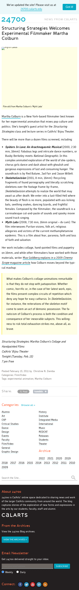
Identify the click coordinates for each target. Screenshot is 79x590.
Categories (18, 405)
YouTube (32, 584)
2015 (30, 463)
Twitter (26, 584)
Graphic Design (10, 451)
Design (5, 431)
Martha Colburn (11, 116)
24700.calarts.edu (31, 9)
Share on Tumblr (40, 391)
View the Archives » (15, 539)
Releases (44, 435)
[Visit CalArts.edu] (15, 516)
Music (42, 427)
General (6, 447)
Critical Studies (10, 423)
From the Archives (16, 526)
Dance (5, 427)
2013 (47, 463)
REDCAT (43, 431)
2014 (38, 463)
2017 (13, 463)
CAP (4, 419)
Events (5, 435)
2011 (64, 463)
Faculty (6, 439)
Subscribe (62, 566)
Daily (23, 572)
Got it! (69, 6)
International (46, 423)
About (11, 491)
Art (3, 415)
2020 (59, 458)
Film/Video (20, 375)
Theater (43, 443)
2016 (21, 463)
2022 (42, 458)
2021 (50, 458)
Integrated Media (48, 419)
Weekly (9, 572)
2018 (5, 463)
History (43, 411)
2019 (68, 458)
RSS (45, 584)
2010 (72, 463)
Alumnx (6, 411)
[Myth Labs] (40, 75)
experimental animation (20, 378)
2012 (55, 463)
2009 (5, 467)
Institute (43, 415)
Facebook (20, 584)
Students (43, 439)
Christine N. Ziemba (44, 371)
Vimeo (39, 584)
